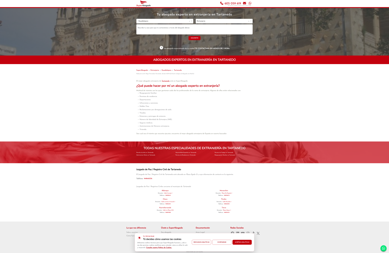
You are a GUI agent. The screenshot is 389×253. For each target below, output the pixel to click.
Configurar (221, 242)
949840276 (148, 178)
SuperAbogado (142, 70)
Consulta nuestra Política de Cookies (159, 247)
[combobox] (162, 21)
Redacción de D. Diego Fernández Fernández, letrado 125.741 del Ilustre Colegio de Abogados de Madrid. (165, 73)
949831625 (226, 212)
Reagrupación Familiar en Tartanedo (225, 155)
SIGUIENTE (194, 38)
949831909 (168, 212)
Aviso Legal (248, 5)
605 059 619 (232, 3)
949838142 (168, 195)
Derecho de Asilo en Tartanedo (144, 152)
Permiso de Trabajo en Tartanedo (224, 152)
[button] (190, 21)
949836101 (168, 204)
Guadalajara (166, 70)
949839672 (227, 195)
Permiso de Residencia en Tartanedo (186, 155)
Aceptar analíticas (242, 242)
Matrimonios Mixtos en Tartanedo (145, 155)
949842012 (227, 204)
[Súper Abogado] (143, 3)
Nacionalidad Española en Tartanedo (186, 152)
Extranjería (155, 70)
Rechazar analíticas (201, 242)
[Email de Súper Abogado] (244, 4)
